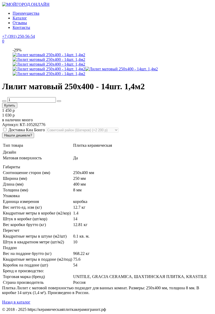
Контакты (21, 27)
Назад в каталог (16, 302)
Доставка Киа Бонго (26, 130)
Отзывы (20, 22)
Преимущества (26, 13)
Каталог (20, 18)
